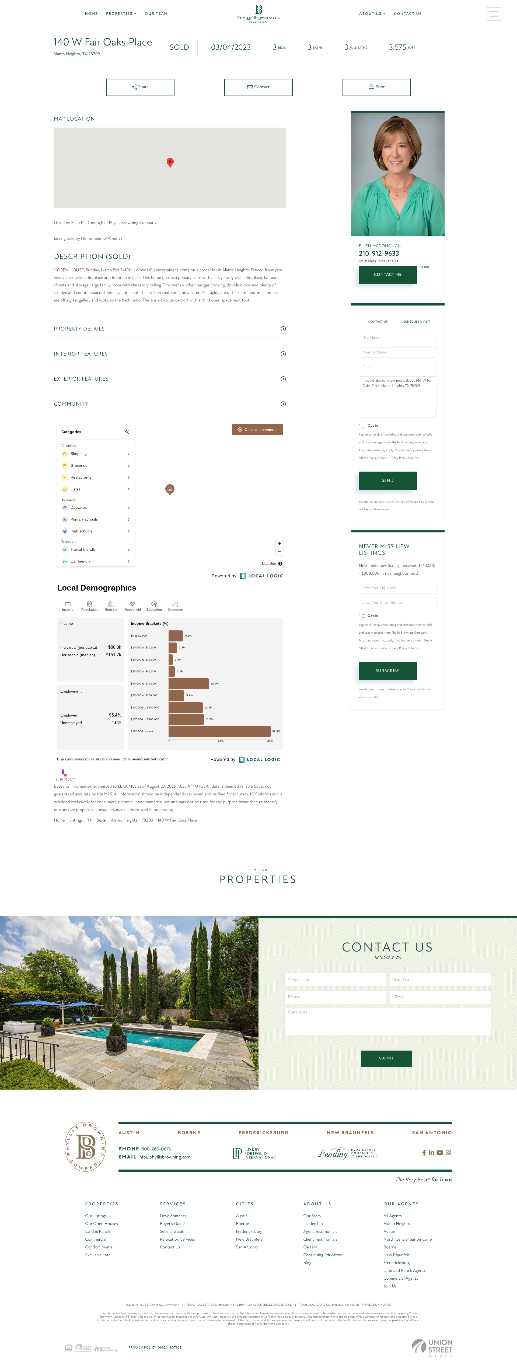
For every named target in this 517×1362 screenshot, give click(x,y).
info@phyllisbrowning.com (164, 1157)
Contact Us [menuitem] (408, 14)
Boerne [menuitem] (242, 1224)
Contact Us (378, 322)
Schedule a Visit (416, 322)
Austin (129, 1133)
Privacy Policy (426, 501)
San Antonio (432, 1133)
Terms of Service (373, 509)
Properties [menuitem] (119, 14)
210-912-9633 (379, 254)
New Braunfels (350, 1133)
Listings (76, 820)
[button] (170, 163)
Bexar (101, 820)
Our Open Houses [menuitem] (101, 1224)
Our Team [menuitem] (156, 14)
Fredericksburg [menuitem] (249, 1232)
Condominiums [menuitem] (98, 1247)
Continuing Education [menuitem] (323, 1255)
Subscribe (388, 671)
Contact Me (388, 275)
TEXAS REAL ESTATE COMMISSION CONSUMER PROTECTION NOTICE (345, 1305)
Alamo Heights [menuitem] (396, 1224)
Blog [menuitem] (307, 1263)
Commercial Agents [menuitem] (400, 1278)
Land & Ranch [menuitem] (97, 1232)
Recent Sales (388, 261)
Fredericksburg (264, 1133)
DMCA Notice (170, 1347)
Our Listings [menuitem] (96, 1216)
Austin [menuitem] (241, 1216)
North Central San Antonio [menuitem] (407, 1239)
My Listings (367, 261)
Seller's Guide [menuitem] (172, 1232)
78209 (147, 820)
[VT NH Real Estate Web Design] (432, 1348)
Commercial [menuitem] (95, 1239)
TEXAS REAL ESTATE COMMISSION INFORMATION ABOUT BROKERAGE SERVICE (241, 1305)
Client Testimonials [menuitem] (320, 1239)
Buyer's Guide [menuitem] (172, 1224)
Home (59, 820)
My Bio (424, 267)
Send (388, 481)
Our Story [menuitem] (312, 1216)
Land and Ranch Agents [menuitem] (404, 1271)
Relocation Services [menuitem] (177, 1239)
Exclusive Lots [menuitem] (97, 1255)
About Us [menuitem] (370, 14)
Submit (386, 1058)
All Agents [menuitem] (392, 1216)
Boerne (189, 1133)
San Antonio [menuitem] (247, 1247)
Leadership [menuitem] (313, 1224)
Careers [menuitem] (310, 1247)
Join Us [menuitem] (390, 1286)
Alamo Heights (124, 820)
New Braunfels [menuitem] (249, 1239)
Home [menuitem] (91, 14)
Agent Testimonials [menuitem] (320, 1232)
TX (89, 820)
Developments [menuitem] (173, 1216)
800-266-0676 (388, 958)
